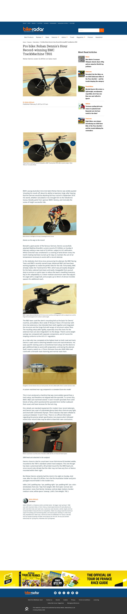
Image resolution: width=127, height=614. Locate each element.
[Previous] (26, 143)
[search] (101, 30)
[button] (49, 149)
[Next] (73, 143)
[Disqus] (51, 546)
